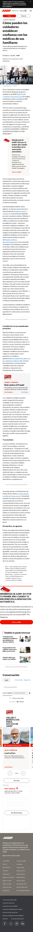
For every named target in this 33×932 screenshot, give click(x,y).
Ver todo (25, 392)
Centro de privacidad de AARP (10, 899)
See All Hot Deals (16, 813)
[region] (16, 690)
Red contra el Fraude (14, 385)
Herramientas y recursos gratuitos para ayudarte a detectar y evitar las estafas (16, 388)
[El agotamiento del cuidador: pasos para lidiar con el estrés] (25, 650)
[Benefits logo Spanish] (7, 379)
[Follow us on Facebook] (5, 923)
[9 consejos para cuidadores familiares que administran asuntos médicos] (25, 639)
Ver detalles (8, 392)
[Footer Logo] (16, 838)
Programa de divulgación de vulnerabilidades (13, 915)
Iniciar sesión (19, 680)
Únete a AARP (16, 172)
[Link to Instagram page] (17, 923)
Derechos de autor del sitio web (10, 912)
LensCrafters (9, 753)
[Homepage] (6, 10)
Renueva (23, 16)
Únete (9, 16)
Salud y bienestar (10, 750)
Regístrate (15, 10)
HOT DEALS (9, 789)
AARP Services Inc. (21, 870)
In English (6, 61)
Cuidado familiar (9, 20)
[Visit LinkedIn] (23, 923)
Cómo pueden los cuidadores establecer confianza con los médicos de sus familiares (15, 32)
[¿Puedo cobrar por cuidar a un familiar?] (25, 660)
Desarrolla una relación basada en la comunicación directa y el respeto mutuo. (15, 48)
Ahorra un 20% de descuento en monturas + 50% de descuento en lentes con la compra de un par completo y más (14, 757)
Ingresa (22, 10)
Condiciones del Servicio (8, 903)
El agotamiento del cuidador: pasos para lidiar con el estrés (10, 649)
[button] (10, 773)
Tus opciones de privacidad (17, 918)
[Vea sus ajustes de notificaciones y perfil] (29, 693)
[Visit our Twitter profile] (11, 923)
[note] (16, 86)
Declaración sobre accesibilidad (10, 906)
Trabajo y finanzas (11, 382)
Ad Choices (5, 918)
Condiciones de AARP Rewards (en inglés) (12, 909)
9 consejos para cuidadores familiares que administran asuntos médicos (10, 639)
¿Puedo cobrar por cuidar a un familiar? (9, 658)
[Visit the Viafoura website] (20, 701)
